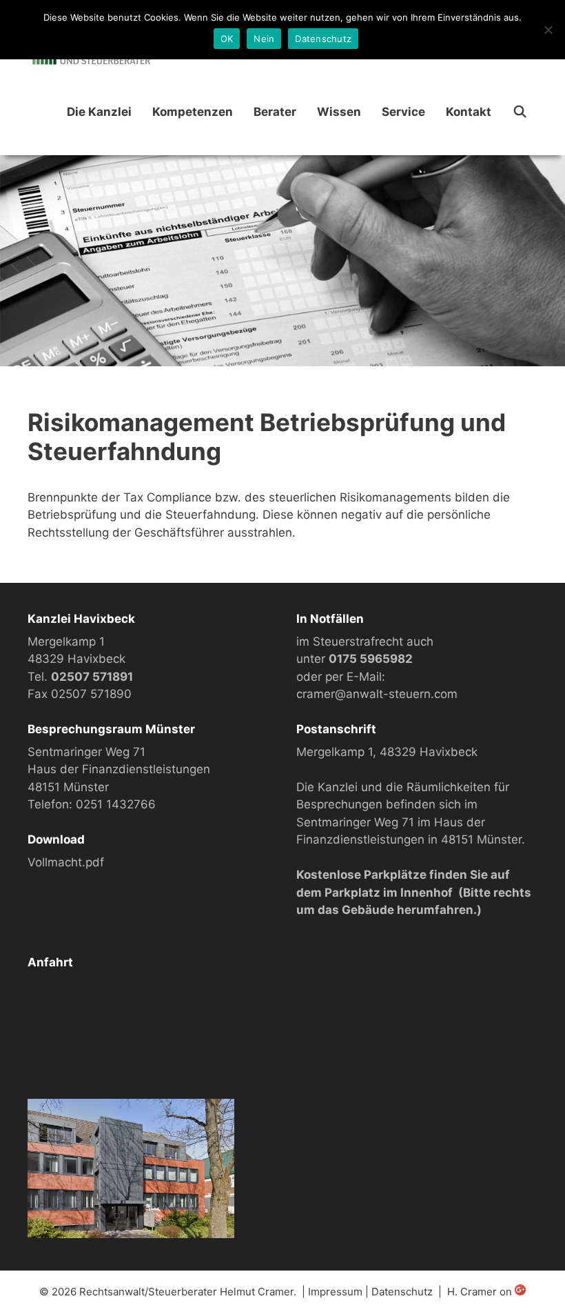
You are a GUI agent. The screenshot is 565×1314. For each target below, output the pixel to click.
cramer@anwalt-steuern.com (377, 694)
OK (227, 38)
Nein (264, 38)
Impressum (335, 1291)
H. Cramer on (481, 1291)
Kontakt (468, 112)
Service (403, 112)
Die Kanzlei (99, 112)
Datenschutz (402, 1291)
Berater (275, 112)
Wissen (339, 112)
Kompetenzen (192, 112)
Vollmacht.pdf (66, 862)
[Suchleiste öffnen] (519, 112)
